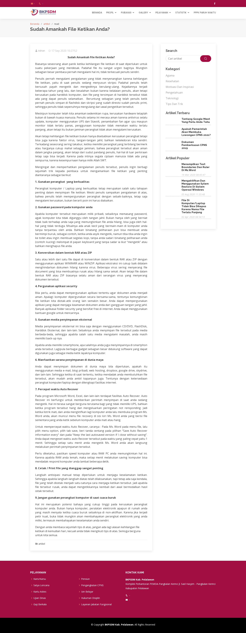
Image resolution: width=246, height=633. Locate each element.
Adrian (41, 51)
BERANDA (97, 12)
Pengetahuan (174, 92)
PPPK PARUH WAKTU (205, 12)
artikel (47, 23)
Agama (170, 75)
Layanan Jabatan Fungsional (96, 604)
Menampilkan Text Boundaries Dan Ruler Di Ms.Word (196, 167)
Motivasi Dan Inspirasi (180, 87)
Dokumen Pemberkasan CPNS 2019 (194, 145)
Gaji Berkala (40, 604)
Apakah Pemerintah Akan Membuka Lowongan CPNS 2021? (196, 132)
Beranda (34, 23)
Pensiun (85, 579)
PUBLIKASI (126, 12)
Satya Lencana (41, 585)
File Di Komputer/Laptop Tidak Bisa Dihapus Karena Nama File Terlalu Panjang (194, 206)
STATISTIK (180, 12)
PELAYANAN (161, 12)
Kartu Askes (39, 591)
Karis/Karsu (39, 579)
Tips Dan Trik (174, 104)
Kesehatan (172, 81)
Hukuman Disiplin (90, 598)
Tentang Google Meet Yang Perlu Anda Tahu (196, 120)
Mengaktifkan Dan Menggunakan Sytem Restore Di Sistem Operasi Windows (195, 185)
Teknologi (172, 98)
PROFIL (110, 12)
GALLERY (143, 12)
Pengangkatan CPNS (92, 585)
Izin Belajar (87, 591)
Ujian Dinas (39, 598)
